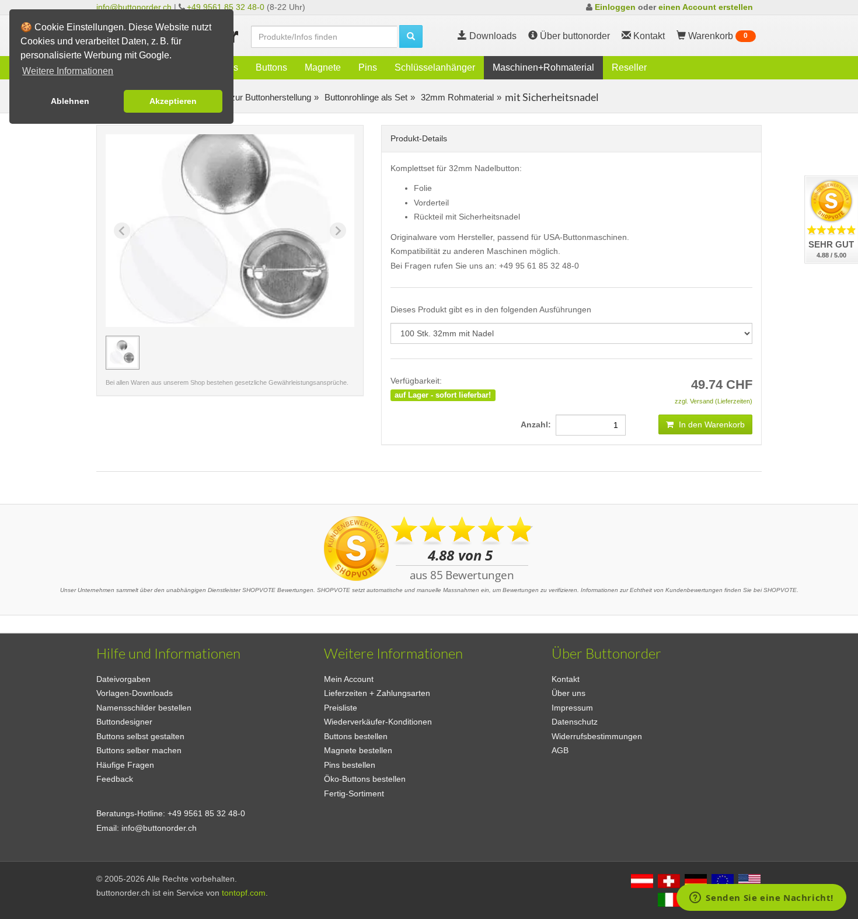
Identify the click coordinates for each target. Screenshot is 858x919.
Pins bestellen (349, 765)
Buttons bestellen (356, 736)
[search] (411, 36)
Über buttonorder (574, 36)
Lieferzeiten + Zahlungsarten (377, 693)
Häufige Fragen (125, 765)
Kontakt (566, 679)
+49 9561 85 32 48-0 (225, 7)
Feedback (114, 779)
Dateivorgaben (123, 679)
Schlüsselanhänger (435, 67)
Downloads (492, 36)
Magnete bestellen (358, 750)
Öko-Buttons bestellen (365, 779)
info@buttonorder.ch (134, 7)
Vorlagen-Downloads (134, 693)
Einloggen (615, 7)
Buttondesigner (124, 721)
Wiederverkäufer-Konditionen (378, 721)
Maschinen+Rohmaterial (543, 67)
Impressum (572, 707)
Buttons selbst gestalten (140, 736)
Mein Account (349, 679)
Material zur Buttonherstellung (253, 97)
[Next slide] (338, 230)
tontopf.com (244, 892)
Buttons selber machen (139, 750)
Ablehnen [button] (70, 101)
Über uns (568, 693)
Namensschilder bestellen (143, 707)
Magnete (323, 67)
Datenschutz (575, 721)
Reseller (629, 67)
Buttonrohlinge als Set (364, 97)
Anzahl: (538, 424)
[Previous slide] (122, 230)
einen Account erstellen (705, 7)
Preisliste (340, 707)
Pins (367, 67)
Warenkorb (717, 36)
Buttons (271, 67)
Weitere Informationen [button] (67, 71)
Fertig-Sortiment (354, 793)
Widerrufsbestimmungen (597, 736)
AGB (560, 750)
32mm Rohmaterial (456, 97)
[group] (122, 353)
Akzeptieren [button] (173, 101)
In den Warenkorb (710, 424)
